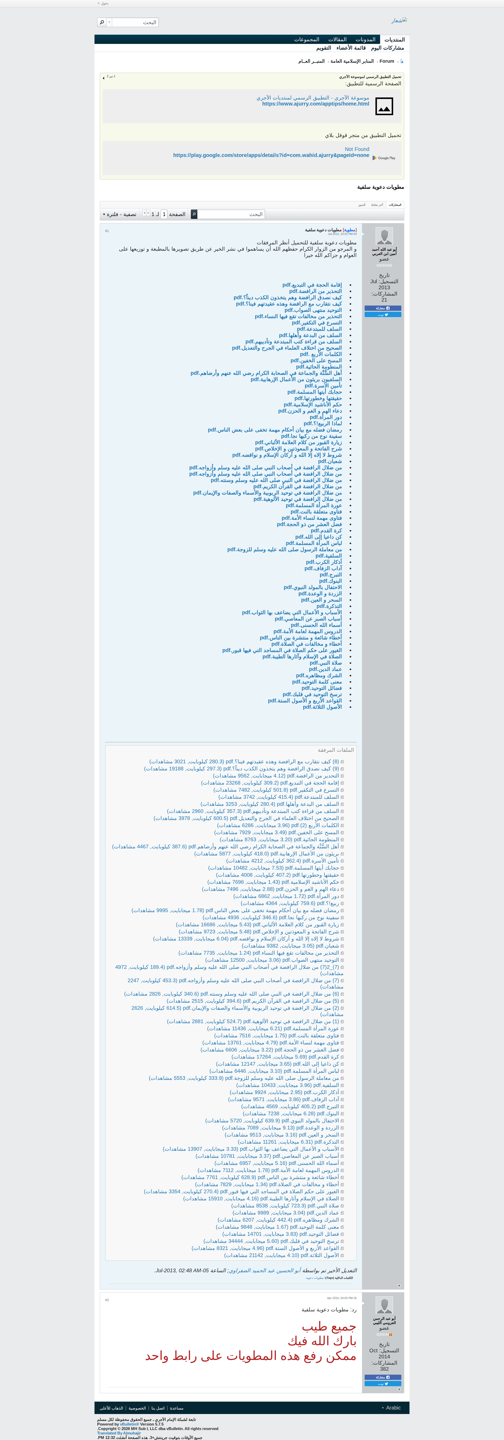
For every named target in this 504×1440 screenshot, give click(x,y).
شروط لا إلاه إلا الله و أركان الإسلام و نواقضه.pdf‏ (287, 455)
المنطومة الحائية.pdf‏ (319, 367)
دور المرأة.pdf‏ (326, 417)
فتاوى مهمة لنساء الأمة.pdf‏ (312, 518)
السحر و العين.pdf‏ (321, 600)
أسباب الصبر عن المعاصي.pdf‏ (308, 619)
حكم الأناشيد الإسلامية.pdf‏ (313, 404)
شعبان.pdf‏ (330, 461)
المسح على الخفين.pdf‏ (316, 360)
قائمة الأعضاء (351, 48)
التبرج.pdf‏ (331, 574)
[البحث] (102, 22)
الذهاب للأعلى (111, 1408)
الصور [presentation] (361, 204)
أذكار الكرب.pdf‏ (324, 562)
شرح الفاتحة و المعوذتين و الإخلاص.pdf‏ (298, 448)
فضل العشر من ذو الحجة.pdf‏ (309, 524)
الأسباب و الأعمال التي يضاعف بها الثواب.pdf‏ (292, 612)
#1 (107, 231)
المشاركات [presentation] (395, 204)
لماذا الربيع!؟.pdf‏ (323, 423)
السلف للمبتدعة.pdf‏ (319, 329)
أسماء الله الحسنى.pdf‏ (316, 625)
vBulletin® (129, 1424)
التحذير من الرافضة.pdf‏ (315, 291)
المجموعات (306, 39)
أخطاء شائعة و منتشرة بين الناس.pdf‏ (301, 637)
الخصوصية (137, 1408)
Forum (387, 61)
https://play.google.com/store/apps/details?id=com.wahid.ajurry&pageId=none (271, 155)
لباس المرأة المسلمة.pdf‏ (314, 543)
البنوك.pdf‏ (330, 581)
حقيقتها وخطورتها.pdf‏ (318, 398)
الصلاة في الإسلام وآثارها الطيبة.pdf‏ (302, 656)
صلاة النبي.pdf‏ (326, 663)
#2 (107, 1300)
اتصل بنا (158, 1408)
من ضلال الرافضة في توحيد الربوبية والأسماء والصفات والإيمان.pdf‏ (267, 493)
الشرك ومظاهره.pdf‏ (319, 675)
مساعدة (176, 1408)
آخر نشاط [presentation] (377, 204)
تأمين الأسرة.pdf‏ (323, 385)
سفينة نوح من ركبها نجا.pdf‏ (311, 436)
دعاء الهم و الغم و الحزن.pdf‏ (310, 411)
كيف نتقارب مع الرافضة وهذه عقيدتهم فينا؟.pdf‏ (289, 304)
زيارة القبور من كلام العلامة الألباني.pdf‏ (298, 442)
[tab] (395, 204)
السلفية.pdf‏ (329, 556)
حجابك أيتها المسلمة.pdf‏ (314, 392)
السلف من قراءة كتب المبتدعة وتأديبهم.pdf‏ (293, 341)
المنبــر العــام (311, 61)
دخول (104, 3)
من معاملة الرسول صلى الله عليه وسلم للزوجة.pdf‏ (284, 549)
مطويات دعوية (315, 1277)
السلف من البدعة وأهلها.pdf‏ (310, 335)
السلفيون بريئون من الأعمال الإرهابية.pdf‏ (296, 379)
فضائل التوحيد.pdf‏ (322, 688)
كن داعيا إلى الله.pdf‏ (318, 537)
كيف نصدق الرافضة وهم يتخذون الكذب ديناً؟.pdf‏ (288, 297)
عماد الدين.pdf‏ (325, 669)
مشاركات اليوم (387, 48)
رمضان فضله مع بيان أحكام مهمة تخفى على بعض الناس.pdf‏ (275, 430)
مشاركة (381, 308)
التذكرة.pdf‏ (329, 606)
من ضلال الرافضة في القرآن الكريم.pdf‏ (297, 486)
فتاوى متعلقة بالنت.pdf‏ (316, 511)
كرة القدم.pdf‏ (326, 530)
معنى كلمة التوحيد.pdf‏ (317, 682)
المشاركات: (384, 294)
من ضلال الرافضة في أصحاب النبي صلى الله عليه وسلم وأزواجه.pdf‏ (265, 467)
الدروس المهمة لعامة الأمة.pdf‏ (308, 631)
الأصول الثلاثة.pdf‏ (322, 707)
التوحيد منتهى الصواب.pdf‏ (313, 310)
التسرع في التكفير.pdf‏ (317, 322)
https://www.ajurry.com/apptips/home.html (315, 104)
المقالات (337, 39)
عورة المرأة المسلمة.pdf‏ (314, 505)
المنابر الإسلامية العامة (352, 61)
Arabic (393, 1408)
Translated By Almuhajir (119, 1433)
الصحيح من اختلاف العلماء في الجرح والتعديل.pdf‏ (287, 348)
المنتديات (395, 40)
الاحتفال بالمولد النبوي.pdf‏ (313, 587)
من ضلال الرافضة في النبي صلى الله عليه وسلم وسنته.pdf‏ (276, 480)
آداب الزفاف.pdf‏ (323, 568)
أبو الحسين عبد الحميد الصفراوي (265, 1270)
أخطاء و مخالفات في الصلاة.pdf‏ (306, 644)
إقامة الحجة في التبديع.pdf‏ (312, 285)
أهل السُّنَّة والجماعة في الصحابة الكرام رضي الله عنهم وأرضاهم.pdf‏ (266, 373)
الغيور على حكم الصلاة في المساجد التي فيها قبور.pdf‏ (282, 650)
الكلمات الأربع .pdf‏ (321, 354)
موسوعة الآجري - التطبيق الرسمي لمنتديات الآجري (312, 98)
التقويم (323, 48)
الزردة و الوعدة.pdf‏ (320, 593)
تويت (381, 314)
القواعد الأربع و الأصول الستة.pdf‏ (305, 700)
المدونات (366, 39)
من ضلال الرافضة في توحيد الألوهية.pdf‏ (298, 499)
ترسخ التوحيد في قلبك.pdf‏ (312, 694)
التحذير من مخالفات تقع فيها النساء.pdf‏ (298, 316)
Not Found (357, 149)
